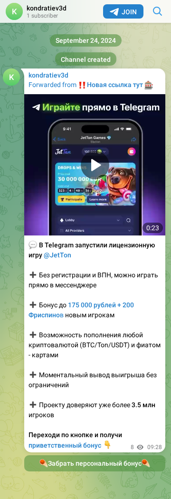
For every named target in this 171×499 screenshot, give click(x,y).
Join (129, 12)
